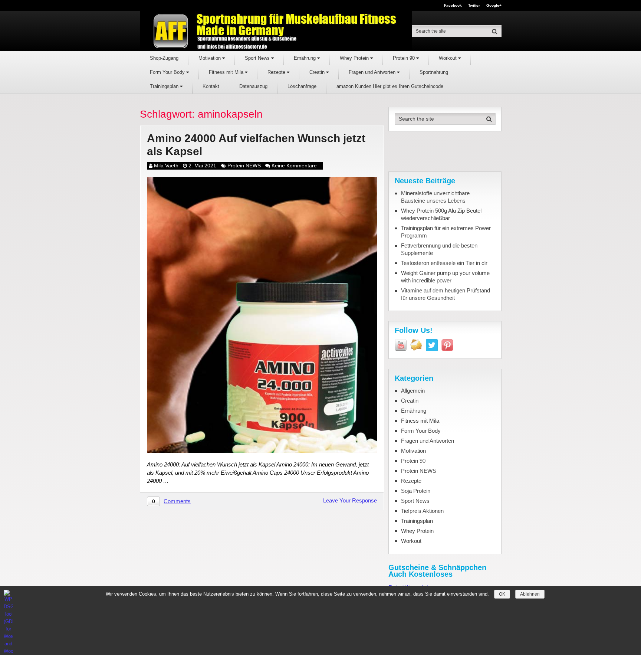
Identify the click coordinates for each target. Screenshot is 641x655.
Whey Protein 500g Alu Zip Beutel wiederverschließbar (441, 214)
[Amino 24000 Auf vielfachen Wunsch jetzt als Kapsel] (262, 315)
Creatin (317, 72)
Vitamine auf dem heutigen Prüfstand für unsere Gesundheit (445, 294)
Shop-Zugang (164, 58)
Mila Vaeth (166, 165)
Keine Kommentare (294, 165)
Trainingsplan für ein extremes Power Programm (446, 232)
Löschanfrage (301, 86)
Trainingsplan (165, 86)
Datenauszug (253, 86)
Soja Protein (415, 491)
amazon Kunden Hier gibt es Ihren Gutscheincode (389, 86)
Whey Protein (355, 58)
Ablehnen (530, 594)
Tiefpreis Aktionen (422, 511)
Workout (448, 58)
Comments (177, 501)
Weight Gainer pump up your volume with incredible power (445, 277)
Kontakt (211, 86)
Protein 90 (404, 58)
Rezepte (277, 72)
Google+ (494, 5)
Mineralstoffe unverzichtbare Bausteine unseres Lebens (435, 197)
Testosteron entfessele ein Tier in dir (444, 263)
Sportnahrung (434, 72)
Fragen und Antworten (373, 72)
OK (502, 594)
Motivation (210, 58)
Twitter (474, 5)
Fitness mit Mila (227, 72)
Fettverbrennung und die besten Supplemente (439, 249)
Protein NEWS (244, 165)
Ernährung (305, 58)
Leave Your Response (350, 500)
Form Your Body (168, 72)
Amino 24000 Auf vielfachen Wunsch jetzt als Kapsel (256, 144)
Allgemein (413, 390)
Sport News (258, 58)
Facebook (453, 5)
